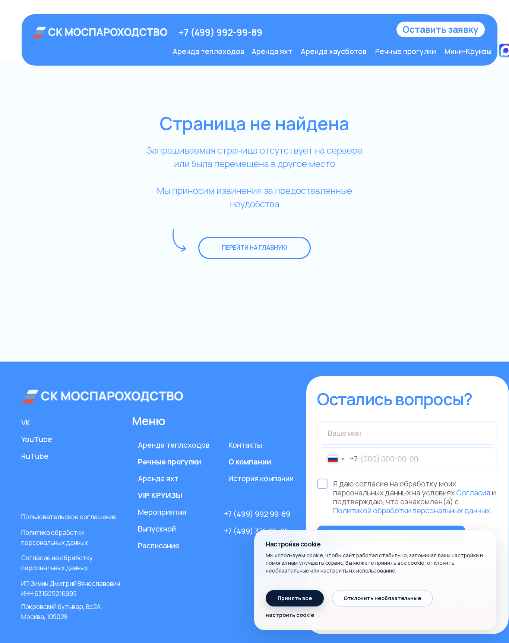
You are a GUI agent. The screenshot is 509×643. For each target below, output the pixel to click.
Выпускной (157, 529)
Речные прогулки (405, 51)
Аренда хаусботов (333, 51)
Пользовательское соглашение (69, 517)
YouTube (36, 439)
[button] (440, 29)
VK (25, 422)
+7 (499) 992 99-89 (257, 514)
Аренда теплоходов (208, 51)
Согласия (473, 493)
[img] (101, 32)
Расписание (159, 545)
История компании (261, 478)
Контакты (245, 445)
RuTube (34, 456)
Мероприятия (162, 512)
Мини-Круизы (468, 51)
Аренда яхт (272, 51)
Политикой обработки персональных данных (411, 510)
